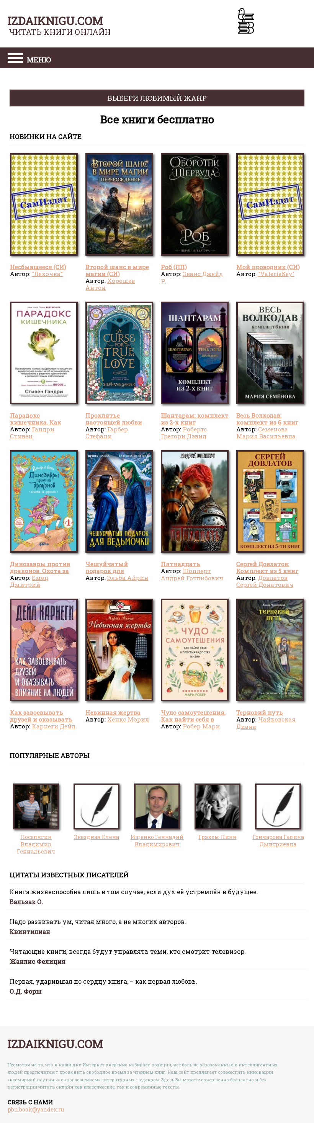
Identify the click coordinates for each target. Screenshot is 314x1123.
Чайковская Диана (266, 722)
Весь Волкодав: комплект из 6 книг (267, 418)
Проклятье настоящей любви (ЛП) (113, 422)
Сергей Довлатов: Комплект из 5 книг (267, 567)
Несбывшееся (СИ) (38, 267)
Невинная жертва (113, 712)
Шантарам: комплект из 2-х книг (195, 418)
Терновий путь (259, 712)
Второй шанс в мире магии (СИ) (117, 270)
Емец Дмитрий (29, 581)
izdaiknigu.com (55, 20)
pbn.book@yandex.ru (36, 1109)
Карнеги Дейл (53, 726)
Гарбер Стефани (106, 432)
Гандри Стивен (32, 432)
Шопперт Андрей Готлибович (192, 574)
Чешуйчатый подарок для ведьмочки (106, 571)
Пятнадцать (180, 564)
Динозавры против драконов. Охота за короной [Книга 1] (40, 571)
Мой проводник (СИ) (268, 267)
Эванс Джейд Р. (192, 277)
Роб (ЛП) (174, 267)
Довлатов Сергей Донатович (264, 581)
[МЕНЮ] (15, 59)
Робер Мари (201, 726)
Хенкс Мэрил (128, 719)
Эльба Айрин (127, 577)
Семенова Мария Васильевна (266, 432)
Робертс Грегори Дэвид (184, 432)
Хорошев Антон (110, 284)
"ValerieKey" (276, 273)
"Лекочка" (47, 273)
